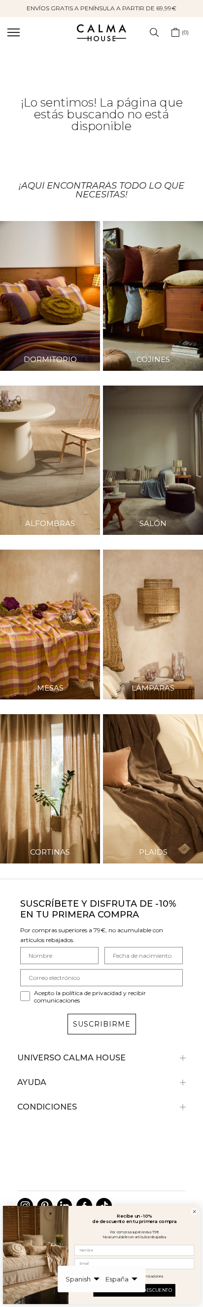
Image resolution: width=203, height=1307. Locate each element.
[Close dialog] (194, 1211)
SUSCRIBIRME (102, 1024)
